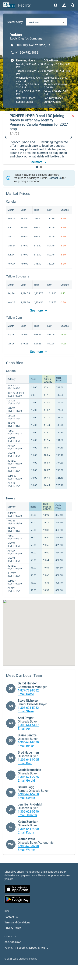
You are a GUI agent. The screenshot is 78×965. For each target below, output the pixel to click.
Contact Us (11, 917)
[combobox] (46, 22)
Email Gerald (26, 780)
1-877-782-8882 (28, 690)
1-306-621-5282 (28, 708)
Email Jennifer (27, 815)
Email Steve (26, 711)
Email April (25, 728)
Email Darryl (26, 694)
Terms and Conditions (17, 922)
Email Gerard (26, 798)
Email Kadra (26, 832)
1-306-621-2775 (28, 777)
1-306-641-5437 (28, 725)
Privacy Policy (13, 927)
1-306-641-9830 (28, 742)
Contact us (55, 177)
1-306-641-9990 (28, 829)
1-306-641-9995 (28, 759)
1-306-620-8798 (28, 846)
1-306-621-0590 (28, 811)
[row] (36, 379)
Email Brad (25, 763)
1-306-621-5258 (28, 794)
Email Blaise (26, 746)
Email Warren (27, 850)
